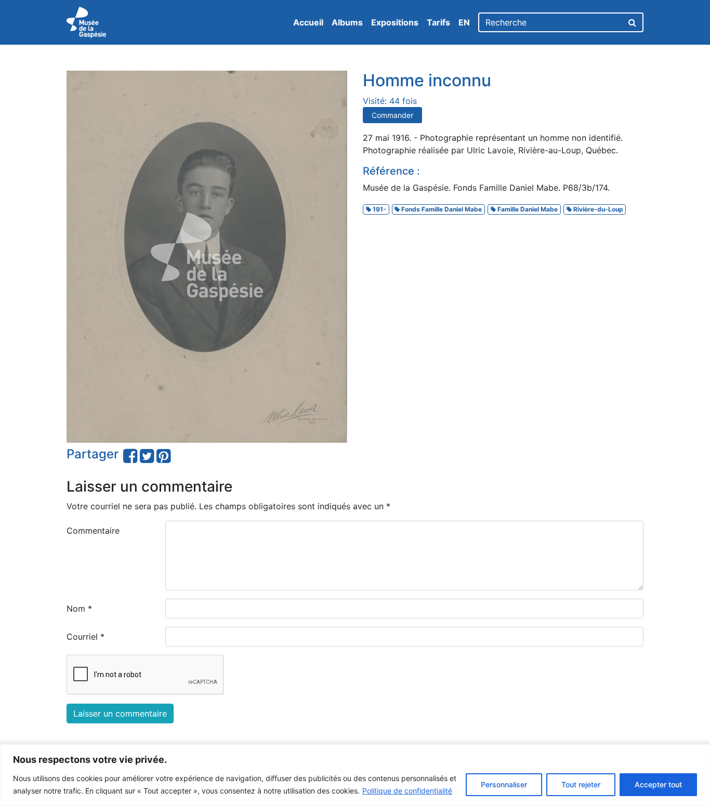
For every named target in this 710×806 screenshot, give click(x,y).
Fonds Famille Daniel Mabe (441, 209)
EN (464, 22)
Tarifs (438, 22)
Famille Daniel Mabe (527, 209)
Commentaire (93, 530)
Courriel (85, 636)
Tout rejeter (580, 784)
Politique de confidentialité (407, 790)
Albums (347, 22)
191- (378, 209)
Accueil (308, 22)
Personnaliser (504, 784)
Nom (79, 608)
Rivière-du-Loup (597, 209)
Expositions (394, 22)
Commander (392, 115)
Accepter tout (658, 784)
